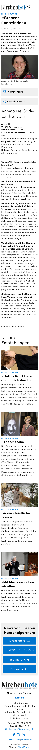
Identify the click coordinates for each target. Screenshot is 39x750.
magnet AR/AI (19, 659)
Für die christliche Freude (15, 515)
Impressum (26, 739)
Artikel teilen (15, 101)
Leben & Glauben (9, 14)
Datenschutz (13, 739)
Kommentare (15, 91)
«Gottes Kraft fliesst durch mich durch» (17, 378)
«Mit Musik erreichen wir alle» (17, 584)
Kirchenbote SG (19, 640)
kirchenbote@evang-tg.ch (19, 729)
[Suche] (29, 7)
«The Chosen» (12, 442)
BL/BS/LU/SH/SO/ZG (19, 650)
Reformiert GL (19, 669)
